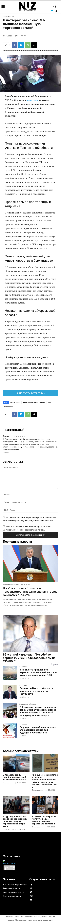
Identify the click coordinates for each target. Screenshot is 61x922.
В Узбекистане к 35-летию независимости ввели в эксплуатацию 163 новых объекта (30, 591)
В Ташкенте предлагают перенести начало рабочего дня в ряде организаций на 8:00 (38, 672)
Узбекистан (8, 406)
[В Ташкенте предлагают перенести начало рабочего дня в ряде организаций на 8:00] (10, 673)
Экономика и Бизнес (11, 584)
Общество (23, 667)
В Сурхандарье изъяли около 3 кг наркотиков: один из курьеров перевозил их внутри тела (15, 821)
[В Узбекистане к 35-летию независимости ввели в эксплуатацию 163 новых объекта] (30, 563)
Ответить (6, 453)
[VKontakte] (31, 896)
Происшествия (8, 16)
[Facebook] (14, 45)
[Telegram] (21, 45)
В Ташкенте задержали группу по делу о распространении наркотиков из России (44, 820)
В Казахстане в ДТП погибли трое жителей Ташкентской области (14, 777)
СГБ (49, 402)
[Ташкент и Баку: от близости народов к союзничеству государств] (10, 692)
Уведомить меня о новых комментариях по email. (28, 526)
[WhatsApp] (27, 45)
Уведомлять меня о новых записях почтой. (25, 530)
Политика (23, 685)
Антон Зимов (15, 402)
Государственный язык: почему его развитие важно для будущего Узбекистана (37, 730)
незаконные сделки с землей (34, 402)
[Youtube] (31, 900)
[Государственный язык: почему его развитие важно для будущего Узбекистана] (10, 730)
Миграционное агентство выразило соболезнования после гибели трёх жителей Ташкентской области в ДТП (45, 781)
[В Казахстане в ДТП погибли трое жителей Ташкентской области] (16, 763)
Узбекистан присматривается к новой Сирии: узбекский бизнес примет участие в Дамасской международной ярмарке (37, 711)
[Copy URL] (34, 45)
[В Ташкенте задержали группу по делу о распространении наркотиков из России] (45, 805)
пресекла (32, 100)
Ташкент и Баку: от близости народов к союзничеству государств (36, 691)
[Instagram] (31, 889)
